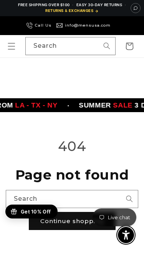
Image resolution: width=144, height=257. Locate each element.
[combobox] (70, 46)
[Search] (106, 45)
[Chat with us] (136, 8)
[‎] (117, 25)
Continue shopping (72, 221)
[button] (11, 46)
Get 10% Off (36, 211)
